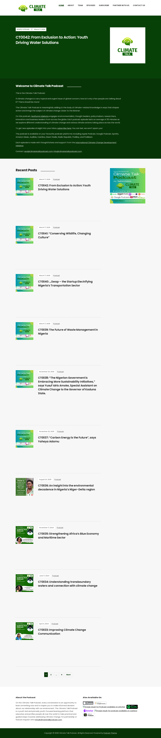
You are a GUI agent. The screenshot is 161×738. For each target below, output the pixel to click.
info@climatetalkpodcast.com (68, 151)
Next (68, 674)
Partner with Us (121, 5)
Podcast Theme (110, 733)
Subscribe (104, 5)
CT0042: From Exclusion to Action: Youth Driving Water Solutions (52, 40)
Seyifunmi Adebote (40, 116)
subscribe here (64, 128)
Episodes (91, 5)
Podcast (56, 179)
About (71, 5)
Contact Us (139, 5)
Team (80, 5)
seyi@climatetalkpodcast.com (38, 151)
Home (61, 5)
